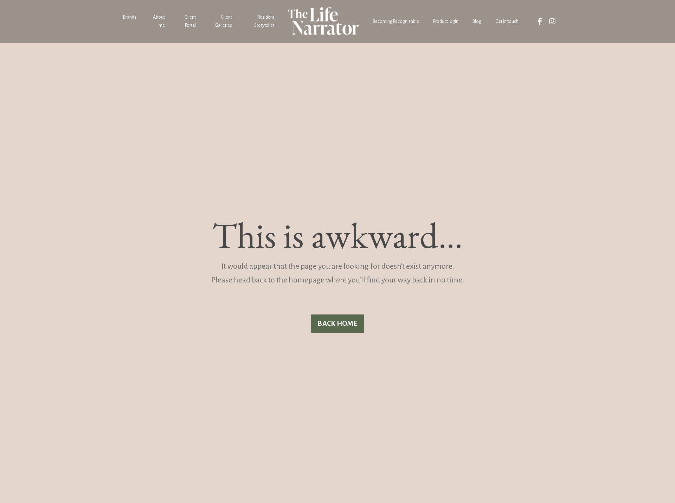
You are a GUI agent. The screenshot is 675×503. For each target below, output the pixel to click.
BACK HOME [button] (337, 323)
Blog (476, 21)
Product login (445, 21)
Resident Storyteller (264, 21)
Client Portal (190, 21)
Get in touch (507, 21)
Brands (129, 17)
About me (159, 21)
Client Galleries (223, 21)
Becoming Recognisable (396, 21)
